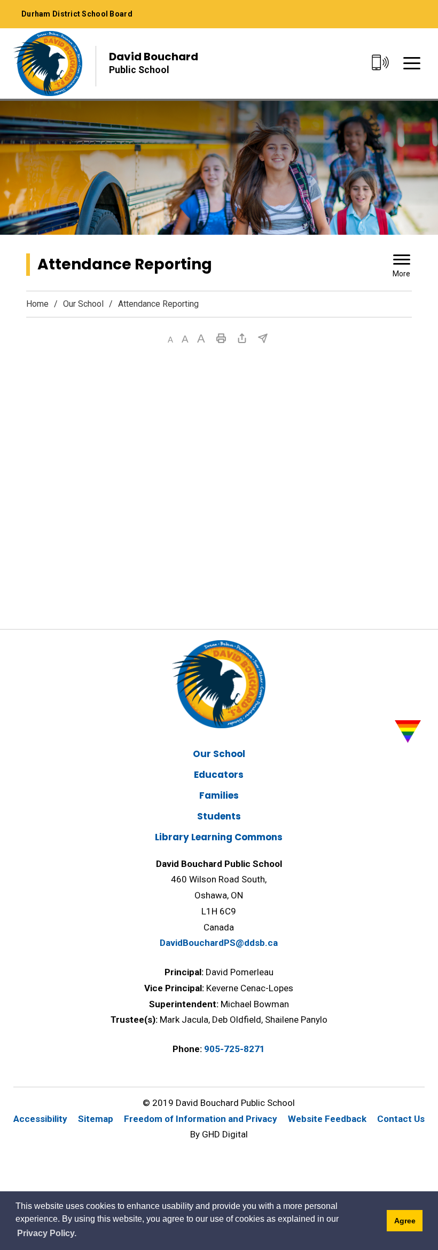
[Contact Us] (380, 63)
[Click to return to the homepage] (47, 63)
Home (37, 304)
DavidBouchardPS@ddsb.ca (219, 942)
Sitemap (95, 1118)
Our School (83, 304)
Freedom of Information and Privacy (200, 1118)
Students (219, 816)
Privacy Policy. (46, 1233)
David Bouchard (153, 62)
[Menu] (412, 63)
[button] (170, 340)
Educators (219, 774)
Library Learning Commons (219, 837)
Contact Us (401, 1118)
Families (219, 795)
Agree (405, 1220)
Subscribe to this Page (263, 338)
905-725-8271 (234, 1049)
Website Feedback (327, 1118)
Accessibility (40, 1118)
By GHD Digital (219, 1134)
